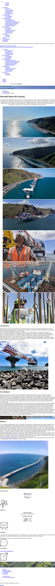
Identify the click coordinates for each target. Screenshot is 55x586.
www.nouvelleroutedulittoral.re (6, 551)
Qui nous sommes (9, 10)
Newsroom (5, 34)
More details (2, 45)
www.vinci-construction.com (9, 577)
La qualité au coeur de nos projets (12, 22)
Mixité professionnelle (10, 25)
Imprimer (2, 585)
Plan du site (5, 41)
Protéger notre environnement (11, 23)
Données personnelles (7, 571)
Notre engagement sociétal (11, 24)
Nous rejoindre (6, 26)
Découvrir (2, 566)
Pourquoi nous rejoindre (10, 30)
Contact (4, 37)
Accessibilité (5, 40)
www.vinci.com (6, 576)
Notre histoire (8, 12)
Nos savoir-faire (6, 14)
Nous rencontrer (8, 32)
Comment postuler (9, 31)
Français (7, 4)
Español (7, 2)
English (7, 5)
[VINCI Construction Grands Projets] (16, 47)
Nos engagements (6, 18)
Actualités (7, 35)
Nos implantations (9, 13)
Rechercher (14, 83)
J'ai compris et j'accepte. (11, 45)
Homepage (5, 90)
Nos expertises (8, 17)
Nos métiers (7, 29)
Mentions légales (6, 38)
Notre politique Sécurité (10, 20)
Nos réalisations (8, 16)
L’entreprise (5, 7)
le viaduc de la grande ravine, (12, 437)
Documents (7, 36)
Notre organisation (9, 11)
